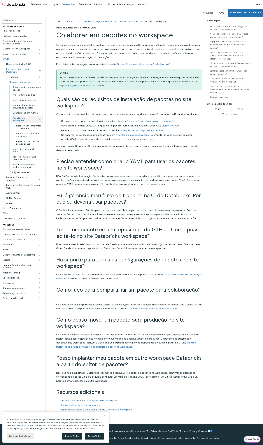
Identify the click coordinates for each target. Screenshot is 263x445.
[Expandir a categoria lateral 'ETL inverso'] (40, 283)
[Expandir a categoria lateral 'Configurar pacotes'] (40, 172)
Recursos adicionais (219, 97)
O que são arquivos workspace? (155, 121)
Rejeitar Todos (72, 436)
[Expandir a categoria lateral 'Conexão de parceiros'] (40, 239)
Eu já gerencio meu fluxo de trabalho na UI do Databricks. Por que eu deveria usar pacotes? (229, 44)
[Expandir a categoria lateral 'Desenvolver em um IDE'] (40, 54)
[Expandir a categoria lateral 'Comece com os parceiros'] (40, 229)
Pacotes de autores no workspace (80, 405)
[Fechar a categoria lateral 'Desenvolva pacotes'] (40, 82)
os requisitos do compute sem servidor (141, 130)
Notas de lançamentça (121, 4)
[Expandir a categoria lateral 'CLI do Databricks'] (40, 208)
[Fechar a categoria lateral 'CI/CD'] (40, 59)
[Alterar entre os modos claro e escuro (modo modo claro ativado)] (258, 4)
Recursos (99, 4)
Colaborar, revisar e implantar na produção (153, 308)
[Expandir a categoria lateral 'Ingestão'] (40, 260)
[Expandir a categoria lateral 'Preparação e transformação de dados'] (40, 266)
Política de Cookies (26, 425)
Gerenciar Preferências (20, 436)
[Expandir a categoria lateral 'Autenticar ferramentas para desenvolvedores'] (40, 42)
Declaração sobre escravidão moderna (123, 431)
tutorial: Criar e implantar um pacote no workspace (89, 400)
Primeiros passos (40, 4)
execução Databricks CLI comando (84, 85)
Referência (85, 4)
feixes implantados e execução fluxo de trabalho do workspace (96, 409)
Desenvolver (68, 4)
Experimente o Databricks (245, 12)
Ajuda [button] (140, 4)
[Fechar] (104, 415)
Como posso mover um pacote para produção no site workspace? (226, 80)
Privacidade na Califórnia (164, 431)
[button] (22, 31)
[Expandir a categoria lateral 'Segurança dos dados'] (40, 298)
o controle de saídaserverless (132, 135)
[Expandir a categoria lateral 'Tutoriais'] (40, 77)
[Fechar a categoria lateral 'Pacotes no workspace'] (40, 119)
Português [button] (207, 12)
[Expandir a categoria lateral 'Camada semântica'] (40, 288)
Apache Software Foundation (203, 438)
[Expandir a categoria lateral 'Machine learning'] (40, 273)
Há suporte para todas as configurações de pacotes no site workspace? (230, 65)
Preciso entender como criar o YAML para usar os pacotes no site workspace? (229, 35)
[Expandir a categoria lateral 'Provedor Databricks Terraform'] (40, 178)
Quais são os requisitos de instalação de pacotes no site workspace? (228, 28)
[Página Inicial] (59, 21)
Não (243, 109)
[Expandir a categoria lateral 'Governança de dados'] (40, 293)
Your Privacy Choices (196, 431)
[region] (55, 427)
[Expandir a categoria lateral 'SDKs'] (40, 213)
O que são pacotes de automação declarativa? (143, 64)
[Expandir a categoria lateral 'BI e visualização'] (40, 278)
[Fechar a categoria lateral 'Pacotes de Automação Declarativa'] (40, 70)
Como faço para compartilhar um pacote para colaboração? (228, 72)
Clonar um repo (170, 125)
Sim (219, 109)
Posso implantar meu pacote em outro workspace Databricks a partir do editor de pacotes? (229, 89)
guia (55, 4)
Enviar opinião (231, 114)
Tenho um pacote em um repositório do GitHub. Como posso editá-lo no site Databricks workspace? (228, 55)
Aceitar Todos (94, 436)
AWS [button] (221, 12)
